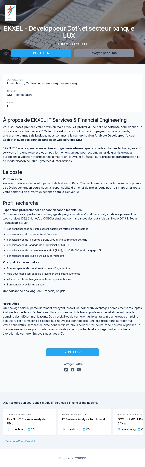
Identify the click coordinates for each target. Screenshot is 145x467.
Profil (11, 102)
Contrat (12, 91)
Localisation (15, 79)
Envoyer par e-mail (104, 53)
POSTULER (41, 53)
